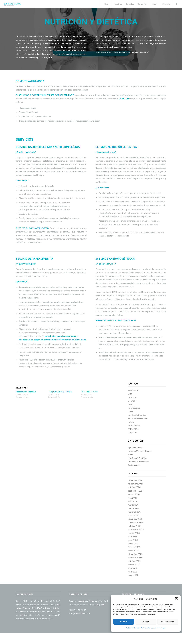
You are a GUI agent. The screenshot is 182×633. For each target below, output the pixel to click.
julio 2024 (132, 497)
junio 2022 (132, 571)
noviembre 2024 (135, 483)
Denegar (145, 621)
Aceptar (123, 621)
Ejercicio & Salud (135, 447)
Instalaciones (134, 407)
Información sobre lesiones (140, 451)
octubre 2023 (134, 526)
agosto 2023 (133, 533)
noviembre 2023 (135, 522)
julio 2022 (132, 568)
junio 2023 (132, 540)
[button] (176, 598)
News (130, 411)
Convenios (132, 400)
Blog (130, 393)
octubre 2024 (134, 487)
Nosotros (132, 432)
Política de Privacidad (148, 628)
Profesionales (134, 425)
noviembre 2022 (135, 557)
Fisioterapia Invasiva (89, 391)
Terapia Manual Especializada (60, 391)
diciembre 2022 (135, 554)
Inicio (130, 404)
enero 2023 (133, 550)
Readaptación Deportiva (26, 391)
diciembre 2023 (135, 519)
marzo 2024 (133, 508)
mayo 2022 (133, 575)
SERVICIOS (133, 429)
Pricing (131, 422)
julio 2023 (132, 536)
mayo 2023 (133, 543)
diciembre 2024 (135, 480)
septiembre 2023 (136, 529)
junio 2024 (132, 501)
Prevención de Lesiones (138, 461)
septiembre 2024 (136, 490)
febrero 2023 (134, 547)
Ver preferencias (168, 621)
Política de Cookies (132, 628)
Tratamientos (134, 465)
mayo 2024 (133, 504)
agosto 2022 (133, 564)
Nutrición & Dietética (137, 458)
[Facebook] (176, 4)
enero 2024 (133, 515)
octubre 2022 (134, 561)
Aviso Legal (161, 628)
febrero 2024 (134, 511)
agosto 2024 (133, 494)
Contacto (132, 397)
